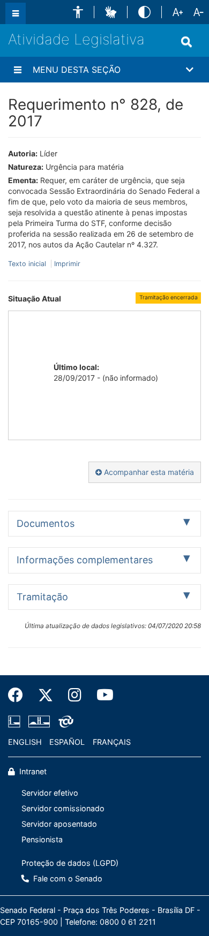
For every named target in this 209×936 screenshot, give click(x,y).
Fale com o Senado (66, 878)
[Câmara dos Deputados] (16, 721)
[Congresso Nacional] (39, 721)
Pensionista (42, 839)
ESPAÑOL (67, 741)
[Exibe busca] (186, 42)
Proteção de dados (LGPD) (69, 862)
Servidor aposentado (59, 823)
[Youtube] (101, 695)
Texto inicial (28, 264)
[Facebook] (19, 695)
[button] (78, 12)
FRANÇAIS (112, 741)
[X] (46, 695)
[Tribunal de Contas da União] (64, 721)
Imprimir (67, 264)
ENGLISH (25, 741)
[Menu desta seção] (17, 69)
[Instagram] (75, 695)
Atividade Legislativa (76, 39)
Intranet (32, 771)
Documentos (45, 523)
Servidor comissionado (62, 808)
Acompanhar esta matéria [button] (148, 472)
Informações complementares (85, 559)
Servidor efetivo (49, 792)
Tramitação (42, 596)
